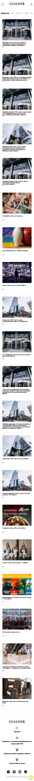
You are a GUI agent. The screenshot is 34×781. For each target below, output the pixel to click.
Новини (5, 13)
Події (26, 13)
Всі (12, 13)
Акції (19, 13)
